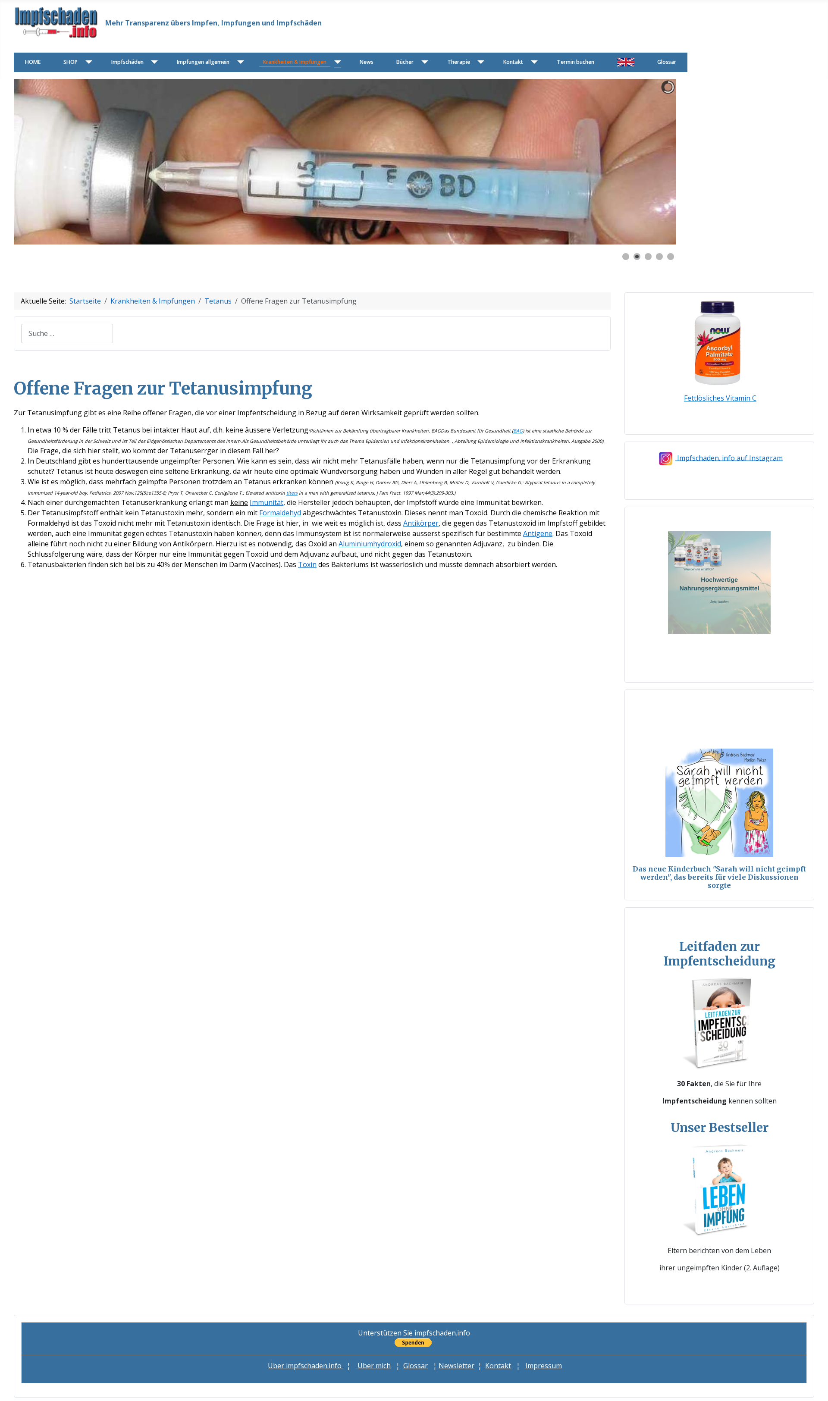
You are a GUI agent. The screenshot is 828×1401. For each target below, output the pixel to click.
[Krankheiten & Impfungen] (335, 62)
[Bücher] (422, 62)
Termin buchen (575, 62)
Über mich (374, 1365)
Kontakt (513, 62)
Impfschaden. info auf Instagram (730, 457)
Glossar (666, 62)
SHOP (70, 62)
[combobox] (67, 333)
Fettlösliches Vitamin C (720, 398)
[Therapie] (479, 62)
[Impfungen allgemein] (238, 62)
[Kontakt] (532, 62)
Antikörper (421, 523)
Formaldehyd (280, 512)
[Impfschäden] (152, 62)
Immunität (266, 502)
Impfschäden (127, 62)
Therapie (458, 62)
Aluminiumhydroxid (370, 543)
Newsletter (456, 1365)
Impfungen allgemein (203, 62)
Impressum (543, 1365)
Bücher (405, 62)
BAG (518, 431)
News (366, 62)
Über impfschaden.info (305, 1365)
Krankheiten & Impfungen (294, 62)
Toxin (307, 564)
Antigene (537, 533)
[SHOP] (87, 62)
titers (292, 493)
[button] (650, 161)
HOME (33, 62)
